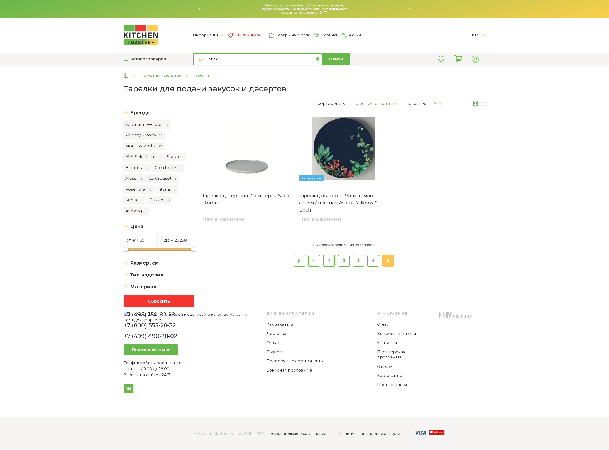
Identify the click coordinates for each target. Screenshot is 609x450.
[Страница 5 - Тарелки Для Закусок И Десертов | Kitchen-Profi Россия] (158, 35)
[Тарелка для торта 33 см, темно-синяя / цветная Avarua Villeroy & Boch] (343, 149)
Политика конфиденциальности (369, 433)
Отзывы (385, 366)
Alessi (133, 178)
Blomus (136, 167)
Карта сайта (389, 375)
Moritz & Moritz (143, 146)
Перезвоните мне (151, 349)
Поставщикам (392, 384)
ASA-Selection (142, 156)
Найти (336, 59)
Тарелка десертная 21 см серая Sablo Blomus (246, 199)
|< (299, 260)
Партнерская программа (391, 354)
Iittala (167, 189)
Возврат (275, 351)
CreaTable (168, 167)
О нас (383, 324)
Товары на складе (293, 35)
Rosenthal (138, 189)
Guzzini (159, 200)
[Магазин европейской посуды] (130, 75)
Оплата (274, 342)
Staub (175, 156)
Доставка (276, 333)
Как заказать (279, 324)
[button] (199, 9)
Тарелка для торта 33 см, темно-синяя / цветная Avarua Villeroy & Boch (338, 203)
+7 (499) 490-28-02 (150, 336)
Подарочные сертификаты (295, 360)
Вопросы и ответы (396, 333)
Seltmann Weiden (146, 124)
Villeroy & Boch (143, 135)
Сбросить (159, 301)
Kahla (133, 200)
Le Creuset (162, 178)
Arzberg (135, 210)
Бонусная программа (289, 370)
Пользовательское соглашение (296, 433)
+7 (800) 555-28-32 (150, 325)
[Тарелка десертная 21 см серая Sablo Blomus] (246, 149)
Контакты (387, 342)
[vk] (128, 388)
